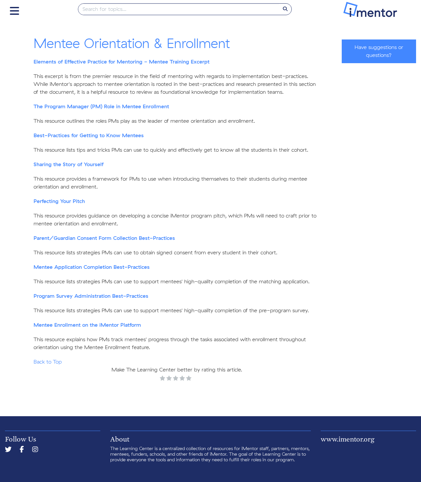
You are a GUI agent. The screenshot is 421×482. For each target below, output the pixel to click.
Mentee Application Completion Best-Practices (92, 267)
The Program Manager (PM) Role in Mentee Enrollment (101, 106)
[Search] (285, 9)
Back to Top (48, 362)
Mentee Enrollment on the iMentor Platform (87, 325)
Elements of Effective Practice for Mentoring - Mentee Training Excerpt (122, 61)
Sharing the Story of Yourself (69, 164)
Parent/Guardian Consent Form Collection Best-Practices (104, 238)
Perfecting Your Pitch (59, 201)
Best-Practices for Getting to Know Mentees (89, 135)
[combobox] (178, 9)
